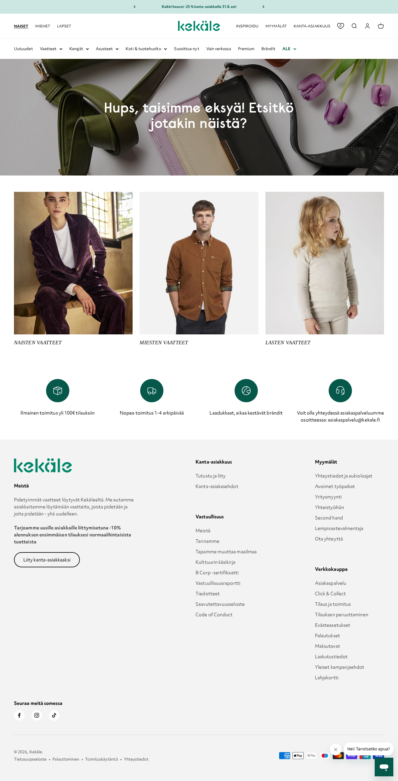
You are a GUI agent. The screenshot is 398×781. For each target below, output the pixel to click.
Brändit (268, 48)
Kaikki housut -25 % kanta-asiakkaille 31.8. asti (199, 6)
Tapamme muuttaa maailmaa (226, 551)
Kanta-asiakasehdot (217, 486)
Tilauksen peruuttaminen (341, 614)
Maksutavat (327, 646)
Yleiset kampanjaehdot (339, 667)
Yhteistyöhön (329, 507)
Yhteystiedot (136, 759)
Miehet (42, 25)
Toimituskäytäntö (101, 759)
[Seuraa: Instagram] (36, 715)
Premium (246, 48)
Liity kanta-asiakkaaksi (47, 560)
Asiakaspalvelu (330, 583)
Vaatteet (48, 48)
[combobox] (354, 26)
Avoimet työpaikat (335, 486)
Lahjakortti (327, 677)
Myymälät (276, 25)
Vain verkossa (218, 48)
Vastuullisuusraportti (218, 583)
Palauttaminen (65, 759)
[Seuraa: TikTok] (54, 715)
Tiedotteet (208, 593)
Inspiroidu (247, 25)
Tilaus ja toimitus (333, 604)
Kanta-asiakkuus (312, 25)
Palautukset (327, 635)
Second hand (329, 518)
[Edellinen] (134, 7)
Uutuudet (23, 48)
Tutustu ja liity (211, 476)
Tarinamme (207, 541)
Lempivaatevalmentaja (339, 528)
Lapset (64, 25)
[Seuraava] (264, 7)
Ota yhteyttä (329, 539)
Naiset (21, 25)
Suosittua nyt (186, 48)
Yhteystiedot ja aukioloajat (343, 476)
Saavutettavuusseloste (220, 604)
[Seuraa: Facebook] (19, 715)
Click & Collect (330, 593)
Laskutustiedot (331, 656)
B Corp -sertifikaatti (217, 572)
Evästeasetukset (332, 625)
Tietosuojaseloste (30, 759)
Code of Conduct (214, 614)
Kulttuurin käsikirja (215, 562)
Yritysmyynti (328, 497)
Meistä (203, 530)
